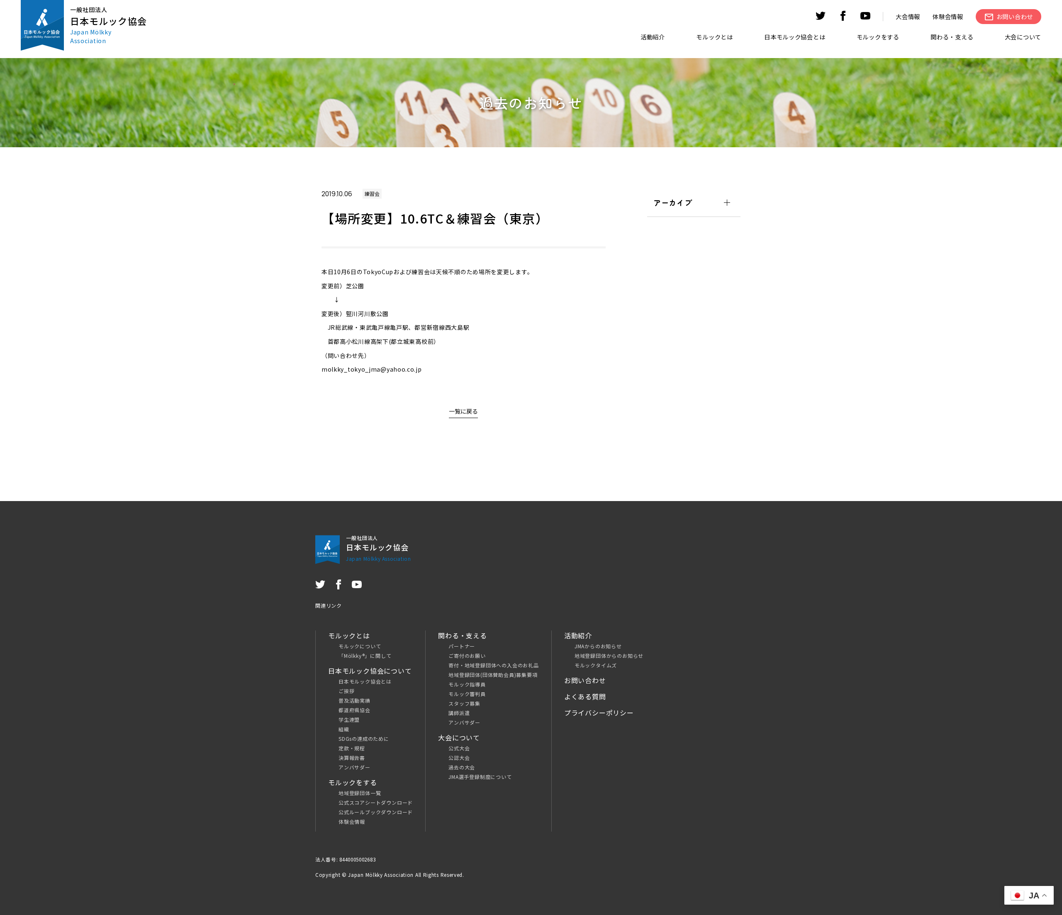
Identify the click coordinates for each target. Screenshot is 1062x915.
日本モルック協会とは (365, 681)
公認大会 (459, 757)
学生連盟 (349, 719)
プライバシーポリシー (599, 713)
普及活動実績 (354, 700)
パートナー (461, 646)
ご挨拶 (346, 690)
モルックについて (360, 646)
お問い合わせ (585, 680)
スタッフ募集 (464, 703)
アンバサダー (354, 767)
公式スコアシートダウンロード (376, 802)
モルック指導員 (467, 684)
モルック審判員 (467, 693)
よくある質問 (585, 696)
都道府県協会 (354, 709)
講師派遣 (459, 712)
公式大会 (459, 748)
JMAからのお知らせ (598, 646)
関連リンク (328, 605)
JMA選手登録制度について (480, 776)
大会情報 (908, 16)
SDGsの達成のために (364, 738)
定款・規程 (352, 748)
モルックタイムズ (596, 665)
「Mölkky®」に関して (365, 655)
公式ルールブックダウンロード (376, 811)
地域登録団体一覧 (360, 792)
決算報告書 (352, 757)
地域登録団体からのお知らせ (609, 655)
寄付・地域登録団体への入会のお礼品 (493, 665)
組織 (344, 728)
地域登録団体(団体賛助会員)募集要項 (492, 674)
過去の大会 (461, 767)
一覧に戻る (463, 411)
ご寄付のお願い (467, 655)
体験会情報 (948, 16)
